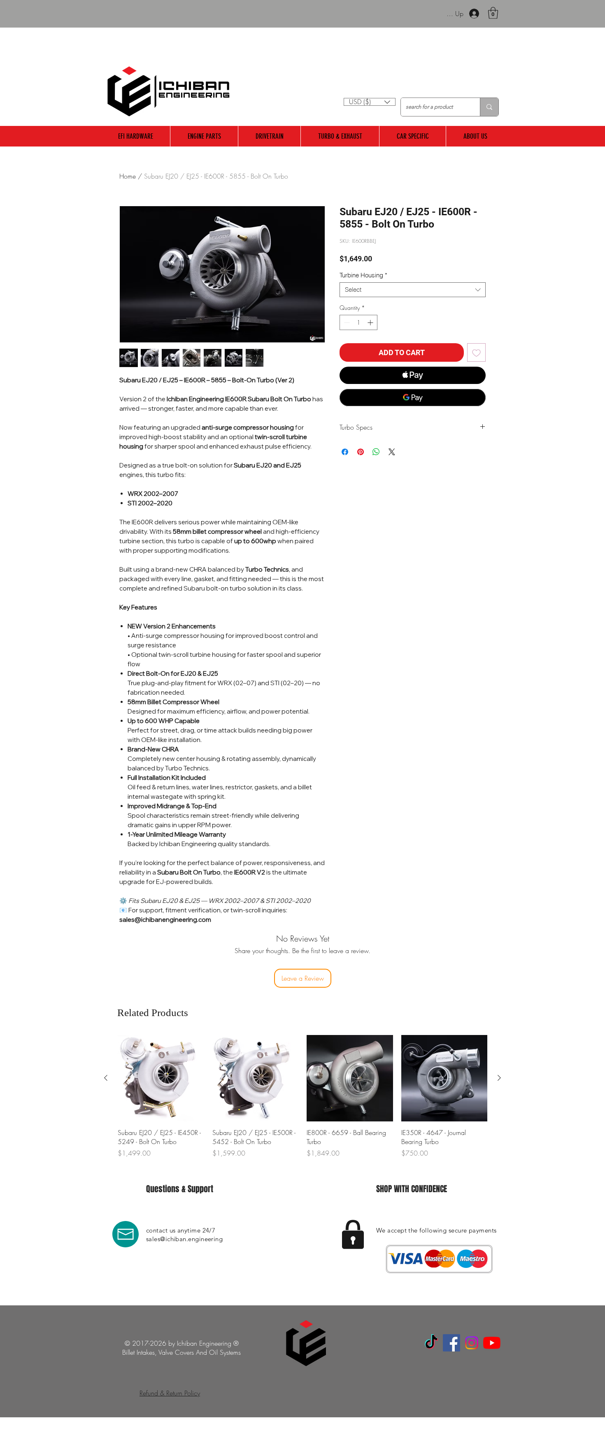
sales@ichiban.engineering (184, 1239)
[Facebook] (451, 1342)
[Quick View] (161, 1078)
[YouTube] (491, 1342)
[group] (302, 1101)
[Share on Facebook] (345, 452)
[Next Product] (499, 1078)
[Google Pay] (413, 397)
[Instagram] (471, 1342)
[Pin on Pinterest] (360, 452)
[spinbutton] (358, 322)
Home (127, 176)
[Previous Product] (106, 1078)
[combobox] (413, 289)
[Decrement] (346, 322)
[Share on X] (392, 452)
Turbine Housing (363, 275)
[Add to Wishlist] (476, 352)
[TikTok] (431, 1342)
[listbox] (370, 102)
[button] (493, 13)
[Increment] (371, 322)
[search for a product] (489, 107)
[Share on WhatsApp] (376, 452)
